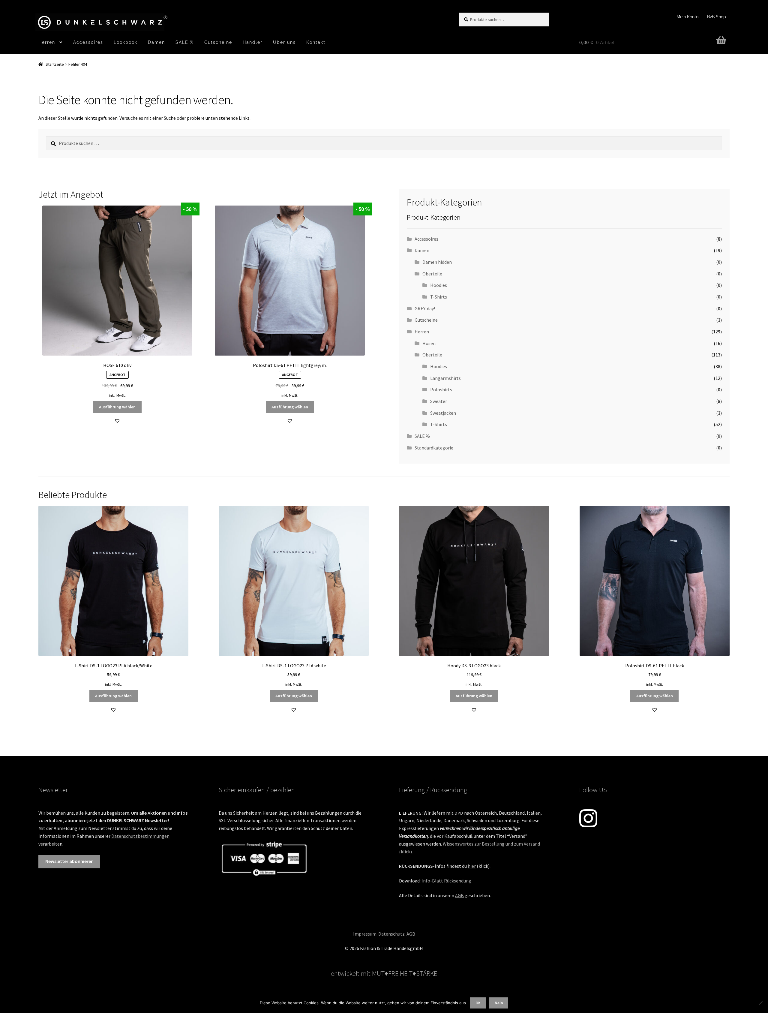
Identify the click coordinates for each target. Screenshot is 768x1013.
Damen (156, 42)
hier (472, 866)
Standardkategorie (434, 448)
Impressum (364, 934)
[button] (117, 420)
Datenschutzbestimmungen (140, 836)
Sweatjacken (443, 413)
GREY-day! (425, 308)
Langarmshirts (445, 378)
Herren (46, 42)
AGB (459, 895)
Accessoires (88, 42)
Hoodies (438, 285)
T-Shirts (438, 297)
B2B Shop (716, 16)
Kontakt (316, 42)
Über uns (284, 42)
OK (478, 1002)
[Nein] (761, 1003)
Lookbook (125, 42)
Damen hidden (437, 262)
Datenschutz (391, 934)
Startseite (55, 64)
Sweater (438, 401)
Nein (499, 1002)
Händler (252, 42)
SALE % (185, 42)
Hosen (429, 343)
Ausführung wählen (117, 407)
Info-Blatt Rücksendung (446, 881)
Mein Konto (687, 16)
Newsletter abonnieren (69, 861)
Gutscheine (218, 42)
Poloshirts (441, 389)
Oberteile (432, 274)
